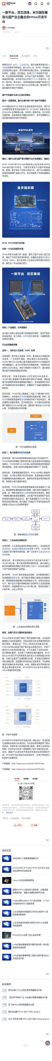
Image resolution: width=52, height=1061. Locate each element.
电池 (23, 399)
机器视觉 (16, 549)
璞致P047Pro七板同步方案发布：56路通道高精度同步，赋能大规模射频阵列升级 (30, 891)
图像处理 (15, 578)
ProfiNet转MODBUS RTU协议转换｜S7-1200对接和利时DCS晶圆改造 (31, 902)
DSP (36, 394)
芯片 (34, 73)
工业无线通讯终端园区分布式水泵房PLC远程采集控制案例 (30, 913)
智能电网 (23, 452)
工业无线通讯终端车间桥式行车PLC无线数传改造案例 (30, 924)
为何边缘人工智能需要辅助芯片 (26, 858)
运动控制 (6, 549)
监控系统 (29, 534)
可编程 (47, 394)
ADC (46, 487)
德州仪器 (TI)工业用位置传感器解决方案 (25, 990)
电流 (12, 475)
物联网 (9, 65)
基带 (36, 379)
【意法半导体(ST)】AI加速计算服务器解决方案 (28, 997)
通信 (40, 356)
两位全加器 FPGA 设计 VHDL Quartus (24, 1012)
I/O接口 (33, 566)
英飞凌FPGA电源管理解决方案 (21, 1005)
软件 (44, 257)
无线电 (5, 260)
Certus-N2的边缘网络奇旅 (23, 880)
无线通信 (10, 368)
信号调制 (23, 397)
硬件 (31, 368)
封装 (15, 167)
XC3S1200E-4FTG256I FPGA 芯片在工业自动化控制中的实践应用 (31, 869)
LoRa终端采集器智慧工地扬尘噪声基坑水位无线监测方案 (31, 957)
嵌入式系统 (26, 818)
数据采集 (26, 549)
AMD (27, 109)
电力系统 (25, 493)
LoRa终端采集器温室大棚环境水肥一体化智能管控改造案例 (31, 946)
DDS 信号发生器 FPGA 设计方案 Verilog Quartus (28, 1019)
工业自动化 (24, 65)
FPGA (35, 79)
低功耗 (5, 399)
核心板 (31, 68)
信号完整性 (28, 336)
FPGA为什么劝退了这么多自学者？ (27, 935)
